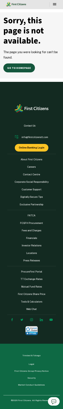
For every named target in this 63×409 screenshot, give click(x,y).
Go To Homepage (19, 68)
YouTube (51, 319)
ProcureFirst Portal (31, 271)
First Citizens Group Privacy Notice (31, 371)
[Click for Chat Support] (53, 402)
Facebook (12, 319)
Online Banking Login (31, 147)
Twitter (22, 319)
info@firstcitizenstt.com (35, 137)
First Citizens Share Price (31, 294)
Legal (31, 364)
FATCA (31, 215)
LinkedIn (41, 319)
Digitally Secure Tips (31, 197)
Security (32, 378)
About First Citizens (31, 159)
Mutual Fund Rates (31, 286)
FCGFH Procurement (31, 223)
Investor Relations (31, 245)
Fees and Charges (31, 230)
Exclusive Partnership (31, 204)
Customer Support (31, 189)
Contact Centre (31, 174)
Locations (31, 253)
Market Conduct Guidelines (31, 385)
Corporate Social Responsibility (32, 182)
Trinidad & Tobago (32, 355)
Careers (31, 167)
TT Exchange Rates (31, 279)
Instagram (31, 319)
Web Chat (31, 309)
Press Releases (31, 260)
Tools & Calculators (31, 301)
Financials (31, 238)
